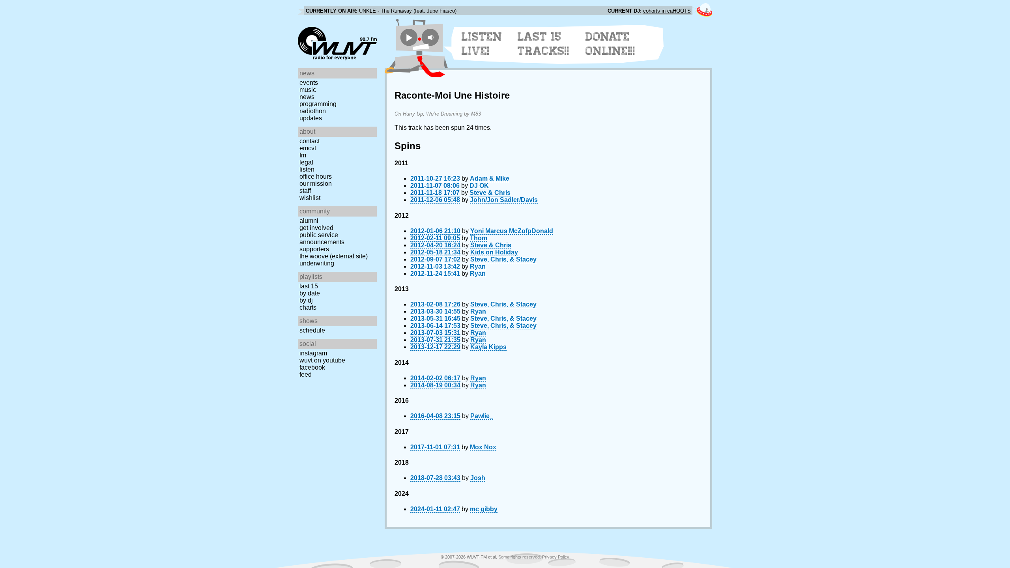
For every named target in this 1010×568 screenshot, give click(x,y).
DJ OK (479, 185)
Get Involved (316, 227)
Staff (305, 190)
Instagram (313, 353)
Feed (305, 374)
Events (308, 82)
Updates (310, 118)
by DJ (306, 300)
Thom (478, 238)
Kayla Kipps (488, 347)
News (306, 96)
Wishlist (309, 197)
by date (309, 293)
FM (302, 155)
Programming (318, 104)
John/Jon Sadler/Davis (504, 199)
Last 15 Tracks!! (543, 44)
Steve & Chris (490, 192)
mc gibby (484, 509)
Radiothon (312, 111)
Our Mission (315, 183)
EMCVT (307, 148)
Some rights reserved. (519, 557)
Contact (309, 141)
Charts (307, 307)
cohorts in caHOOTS (667, 11)
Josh (477, 478)
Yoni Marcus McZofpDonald (511, 231)
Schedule (312, 330)
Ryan (478, 266)
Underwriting (316, 263)
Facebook (312, 367)
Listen (306, 169)
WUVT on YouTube (322, 360)
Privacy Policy (555, 557)
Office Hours (315, 176)
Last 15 (308, 286)
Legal (306, 162)
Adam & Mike (489, 178)
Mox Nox (483, 447)
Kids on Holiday (494, 252)
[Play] (409, 37)
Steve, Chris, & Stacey (503, 259)
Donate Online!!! (610, 44)
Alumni (308, 220)
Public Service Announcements (321, 238)
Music (307, 89)
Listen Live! (482, 44)
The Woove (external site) (333, 256)
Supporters (314, 249)
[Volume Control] (431, 37)
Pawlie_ (481, 416)
